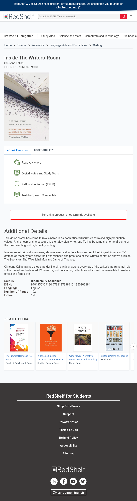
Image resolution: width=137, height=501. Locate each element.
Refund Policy (68, 437)
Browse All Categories (18, 36)
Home (8, 45)
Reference (37, 45)
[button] (68, 162)
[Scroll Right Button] (133, 346)
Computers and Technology (102, 36)
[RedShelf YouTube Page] (73, 484)
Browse (21, 45)
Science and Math (70, 36)
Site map (68, 453)
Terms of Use (68, 430)
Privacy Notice (68, 422)
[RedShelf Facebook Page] (63, 484)
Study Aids (48, 36)
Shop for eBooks (68, 406)
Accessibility (68, 445)
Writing (97, 45)
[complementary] (68, 339)
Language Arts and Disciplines (68, 45)
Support (68, 414)
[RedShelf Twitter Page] (83, 484)
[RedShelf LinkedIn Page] (54, 484)
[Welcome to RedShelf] (19, 16)
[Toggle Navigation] (130, 16)
